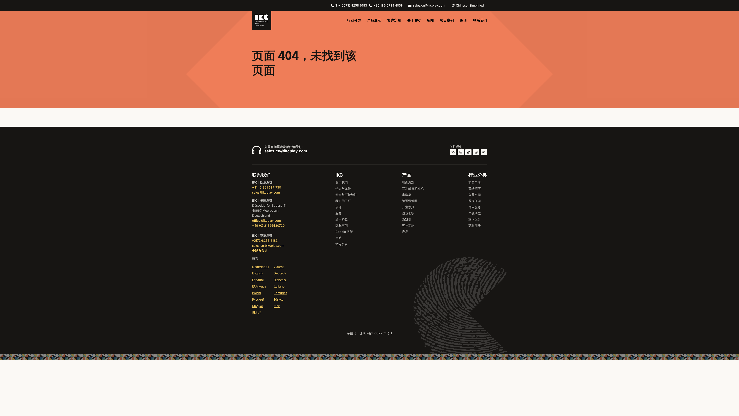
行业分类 (354, 20)
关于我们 (341, 182)
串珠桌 (406, 195)
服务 (338, 213)
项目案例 (447, 20)
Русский (258, 299)
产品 (405, 232)
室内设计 (474, 219)
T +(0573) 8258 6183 (351, 5)
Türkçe (278, 299)
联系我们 (480, 20)
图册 (463, 20)
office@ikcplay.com (266, 220)
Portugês (280, 293)
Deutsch (280, 273)
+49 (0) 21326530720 (268, 225)
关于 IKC (414, 20)
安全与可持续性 (346, 195)
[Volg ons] (476, 152)
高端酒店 (474, 188)
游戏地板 (408, 213)
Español (258, 280)
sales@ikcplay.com (266, 192)
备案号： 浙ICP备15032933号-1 (369, 333)
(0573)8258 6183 (265, 240)
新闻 (430, 20)
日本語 (257, 312)
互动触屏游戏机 (413, 188)
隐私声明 (341, 225)
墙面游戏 (408, 182)
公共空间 (474, 195)
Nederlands (260, 267)
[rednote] (461, 152)
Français (280, 280)
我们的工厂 (343, 201)
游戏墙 (406, 219)
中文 (277, 306)
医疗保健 (474, 201)
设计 (338, 207)
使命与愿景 (343, 188)
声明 (338, 238)
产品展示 (374, 20)
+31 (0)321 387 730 (266, 187)
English (257, 273)
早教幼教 (474, 213)
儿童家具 (408, 207)
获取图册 (474, 225)
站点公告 (341, 244)
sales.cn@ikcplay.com (429, 5)
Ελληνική (259, 286)
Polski (256, 293)
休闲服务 (474, 207)
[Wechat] (453, 152)
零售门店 (474, 182)
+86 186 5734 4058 (388, 5)
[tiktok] (468, 152)
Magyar (257, 306)
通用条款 (341, 219)
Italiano (279, 286)
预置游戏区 (409, 201)
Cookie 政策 (344, 232)
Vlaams (279, 267)
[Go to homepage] (261, 20)
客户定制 (394, 20)
